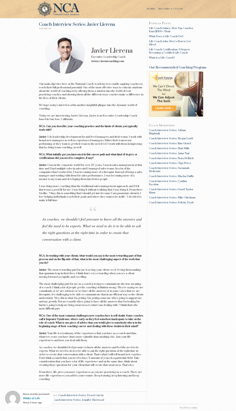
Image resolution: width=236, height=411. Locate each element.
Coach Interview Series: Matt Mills (169, 148)
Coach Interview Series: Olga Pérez (170, 163)
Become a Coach (170, 9)
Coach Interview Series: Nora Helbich (171, 158)
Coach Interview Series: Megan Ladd (171, 138)
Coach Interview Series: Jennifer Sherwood (78, 400)
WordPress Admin (188, 407)
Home (151, 9)
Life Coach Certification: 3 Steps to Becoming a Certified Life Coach (169, 51)
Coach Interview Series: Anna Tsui (169, 153)
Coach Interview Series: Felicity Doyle (171, 202)
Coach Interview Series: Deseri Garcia (81, 395)
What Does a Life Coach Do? (166, 36)
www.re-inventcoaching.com (107, 61)
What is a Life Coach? (162, 57)
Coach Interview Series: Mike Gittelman (172, 197)
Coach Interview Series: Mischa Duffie (171, 176)
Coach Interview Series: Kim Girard (170, 143)
